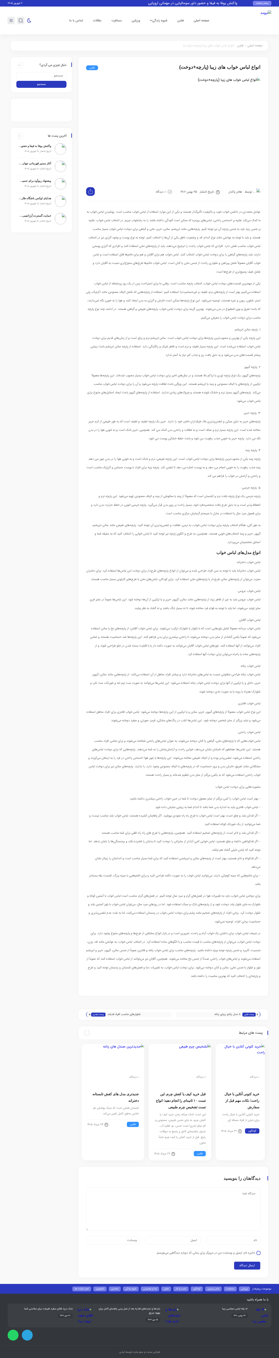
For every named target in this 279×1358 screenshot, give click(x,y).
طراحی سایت (152, 1352)
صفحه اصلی (201, 20)
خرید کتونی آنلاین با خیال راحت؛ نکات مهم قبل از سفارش (242, 1100)
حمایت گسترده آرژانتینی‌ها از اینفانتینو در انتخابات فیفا (35, 215)
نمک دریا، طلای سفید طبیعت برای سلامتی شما (48, 1309)
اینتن (122, 1352)
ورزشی (136, 20)
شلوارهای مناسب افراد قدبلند (124, 1014)
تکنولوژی (100, 1289)
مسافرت (116, 20)
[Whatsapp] (13, 1335)
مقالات (97, 20)
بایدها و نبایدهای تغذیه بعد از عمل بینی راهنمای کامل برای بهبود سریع (129, 1311)
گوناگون (252, 1131)
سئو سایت (137, 1352)
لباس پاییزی (213, 1289)
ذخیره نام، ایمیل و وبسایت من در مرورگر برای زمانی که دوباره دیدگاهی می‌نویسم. (205, 1253)
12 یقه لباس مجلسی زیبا (235, 1309)
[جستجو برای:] (41, 76)
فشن (180, 20)
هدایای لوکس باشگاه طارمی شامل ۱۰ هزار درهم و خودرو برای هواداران (35, 198)
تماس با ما (76, 20)
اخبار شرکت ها (82, 1289)
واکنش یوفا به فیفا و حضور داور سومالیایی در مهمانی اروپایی (203, 3)
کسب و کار (181, 1289)
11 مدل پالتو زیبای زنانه (227, 1014)
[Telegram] (27, 1335)
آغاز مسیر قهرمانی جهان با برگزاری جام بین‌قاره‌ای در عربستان (35, 163)
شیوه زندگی (159, 20)
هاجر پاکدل (235, 192)
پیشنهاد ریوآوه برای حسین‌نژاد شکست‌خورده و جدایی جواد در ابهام (35, 180)
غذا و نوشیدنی (150, 1289)
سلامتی (114, 1289)
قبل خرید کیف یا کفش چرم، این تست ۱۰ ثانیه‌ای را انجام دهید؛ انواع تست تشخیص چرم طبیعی (181, 1100)
